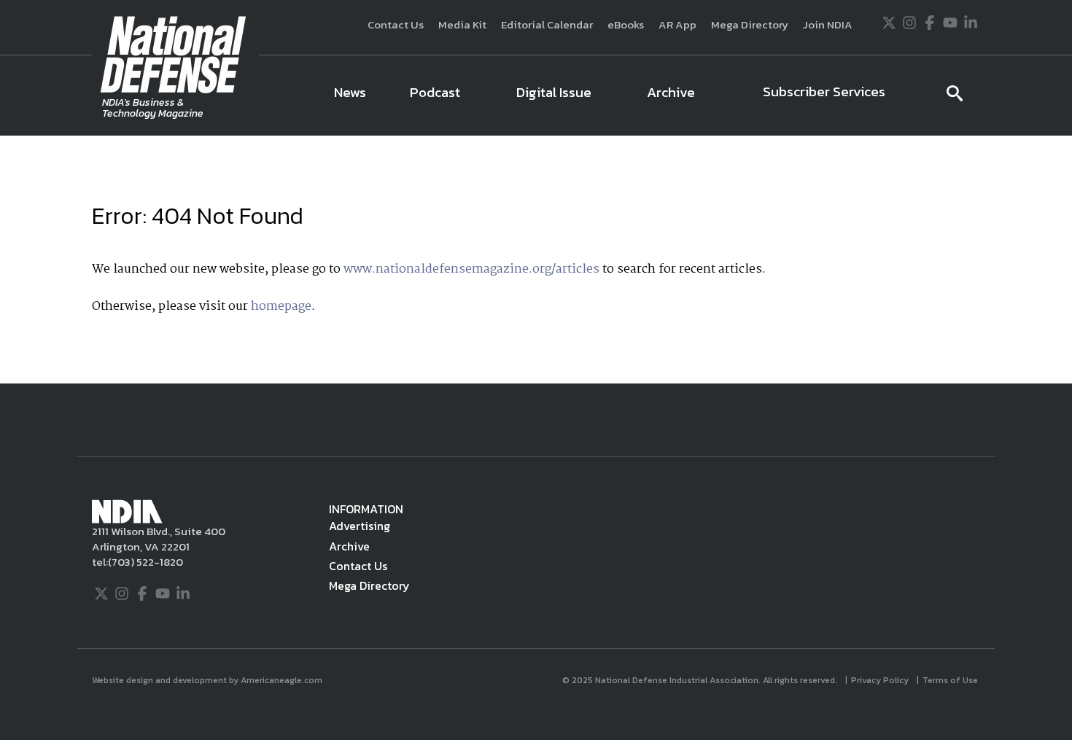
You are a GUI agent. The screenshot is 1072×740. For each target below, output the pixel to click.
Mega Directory (749, 24)
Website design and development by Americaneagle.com (208, 680)
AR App (677, 24)
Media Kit (462, 24)
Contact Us (396, 24)
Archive (349, 546)
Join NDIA (827, 24)
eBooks (625, 24)
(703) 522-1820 (145, 561)
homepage (281, 306)
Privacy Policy (881, 680)
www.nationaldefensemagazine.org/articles (471, 269)
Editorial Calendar (547, 24)
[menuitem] (350, 95)
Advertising (359, 525)
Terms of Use (951, 680)
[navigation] (622, 95)
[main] (536, 259)
